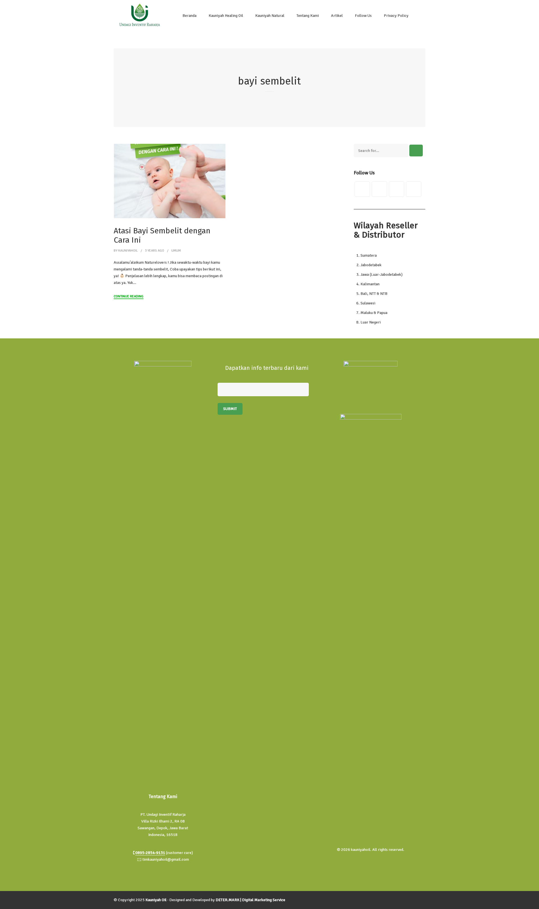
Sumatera (368, 255)
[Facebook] (379, 189)
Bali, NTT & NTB (373, 293)
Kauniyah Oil (155, 899)
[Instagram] (396, 189)
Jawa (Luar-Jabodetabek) (381, 274)
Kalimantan (370, 284)
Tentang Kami (307, 15)
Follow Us (363, 15)
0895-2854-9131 (150, 852)
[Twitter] (362, 189)
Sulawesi (367, 303)
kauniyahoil (128, 251)
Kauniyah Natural (269, 15)
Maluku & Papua (373, 312)
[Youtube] (413, 189)
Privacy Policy (396, 15)
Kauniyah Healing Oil (226, 15)
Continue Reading (128, 296)
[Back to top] (533, 903)
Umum (176, 251)
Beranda (189, 15)
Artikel (337, 15)
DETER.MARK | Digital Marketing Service (250, 899)
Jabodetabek (371, 265)
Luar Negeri (370, 322)
